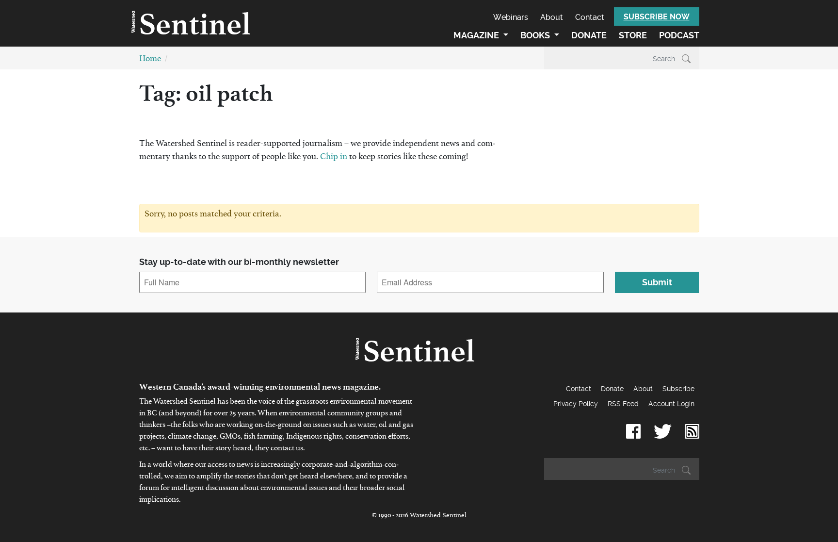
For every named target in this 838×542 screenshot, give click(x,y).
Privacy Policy (575, 404)
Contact (589, 17)
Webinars (510, 17)
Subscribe (678, 389)
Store (633, 35)
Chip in (334, 158)
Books (536, 35)
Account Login (671, 404)
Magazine (477, 35)
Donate (589, 35)
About (551, 17)
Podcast (679, 35)
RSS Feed (623, 404)
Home (150, 60)
